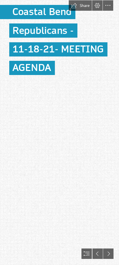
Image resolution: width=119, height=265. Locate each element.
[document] (59, 132)
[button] (80, 5)
